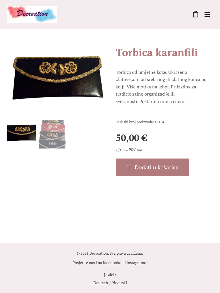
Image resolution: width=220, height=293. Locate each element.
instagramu (136, 262)
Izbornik (207, 14)
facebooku (112, 262)
